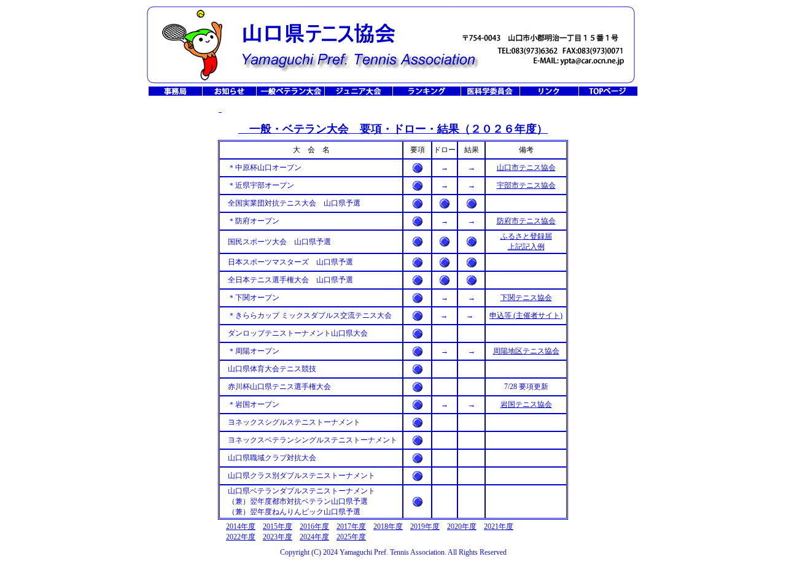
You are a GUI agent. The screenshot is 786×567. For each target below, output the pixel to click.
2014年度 (240, 526)
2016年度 (314, 526)
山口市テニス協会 (526, 167)
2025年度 (351, 537)
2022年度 (240, 537)
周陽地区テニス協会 (526, 351)
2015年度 (277, 526)
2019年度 (425, 526)
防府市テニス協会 (526, 221)
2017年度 (351, 526)
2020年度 (462, 526)
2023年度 (277, 537)
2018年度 (388, 526)
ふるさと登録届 (526, 236)
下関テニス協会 (526, 297)
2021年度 (498, 526)
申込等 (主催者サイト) (525, 315)
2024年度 (314, 537)
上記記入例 (526, 246)
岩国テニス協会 (526, 404)
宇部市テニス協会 (526, 185)
